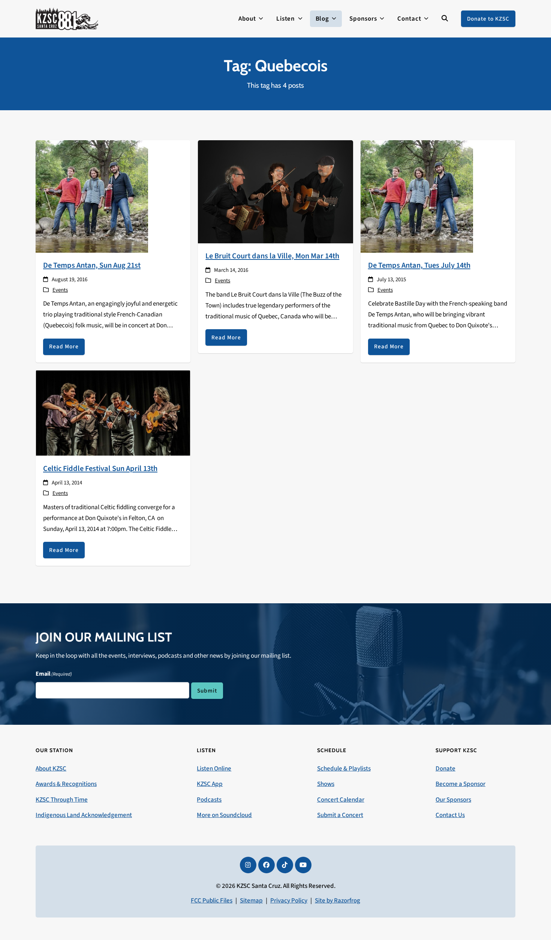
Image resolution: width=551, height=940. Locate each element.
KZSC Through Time (62, 799)
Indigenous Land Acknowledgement (84, 815)
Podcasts (209, 799)
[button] (445, 18)
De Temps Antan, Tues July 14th (419, 265)
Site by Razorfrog (337, 900)
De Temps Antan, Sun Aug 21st (92, 265)
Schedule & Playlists (344, 768)
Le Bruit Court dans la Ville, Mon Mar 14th (272, 255)
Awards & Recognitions (66, 784)
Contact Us (450, 815)
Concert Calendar (340, 799)
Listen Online (214, 768)
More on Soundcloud (224, 815)
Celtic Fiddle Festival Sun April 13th (100, 468)
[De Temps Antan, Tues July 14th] (417, 196)
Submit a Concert (340, 815)
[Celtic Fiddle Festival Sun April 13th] (113, 412)
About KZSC (51, 768)
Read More (64, 346)
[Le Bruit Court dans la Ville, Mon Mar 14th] (275, 191)
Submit (207, 691)
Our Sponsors (453, 799)
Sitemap (251, 900)
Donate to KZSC (488, 19)
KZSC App (210, 784)
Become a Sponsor (460, 784)
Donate (445, 768)
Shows (325, 784)
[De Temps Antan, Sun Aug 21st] (92, 196)
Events (60, 290)
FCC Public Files (211, 900)
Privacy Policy (288, 900)
